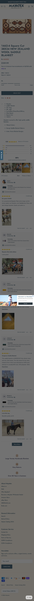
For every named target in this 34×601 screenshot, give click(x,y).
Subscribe (25, 303)
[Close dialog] (33, 296)
